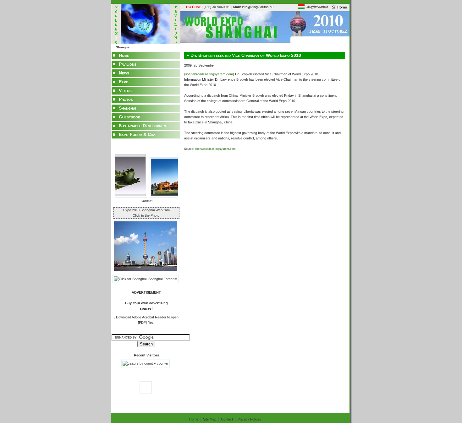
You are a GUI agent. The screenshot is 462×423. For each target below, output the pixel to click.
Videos (125, 90)
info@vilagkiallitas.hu (253, 7)
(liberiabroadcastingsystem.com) (209, 74)
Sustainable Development (143, 125)
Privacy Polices (249, 419)
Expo (124, 81)
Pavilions (127, 64)
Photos (126, 99)
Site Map (209, 419)
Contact (227, 419)
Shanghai (127, 108)
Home (124, 55)
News (124, 72)
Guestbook (129, 116)
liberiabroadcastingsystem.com (215, 148)
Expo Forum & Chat (138, 134)
